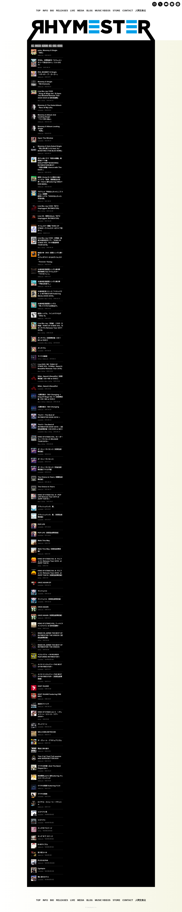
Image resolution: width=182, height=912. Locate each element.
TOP (38, 10)
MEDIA (80, 10)
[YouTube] (166, 4)
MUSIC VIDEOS (102, 10)
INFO (45, 10)
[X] (160, 4)
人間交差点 (140, 10)
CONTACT (127, 10)
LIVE (72, 10)
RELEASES (62, 10)
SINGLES (38, 46)
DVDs (54, 46)
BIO (52, 10)
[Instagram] (154, 4)
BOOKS (59, 46)
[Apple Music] (172, 4)
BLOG (89, 10)
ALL (32, 46)
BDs (50, 46)
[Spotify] (178, 4)
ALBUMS (45, 46)
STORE (116, 10)
